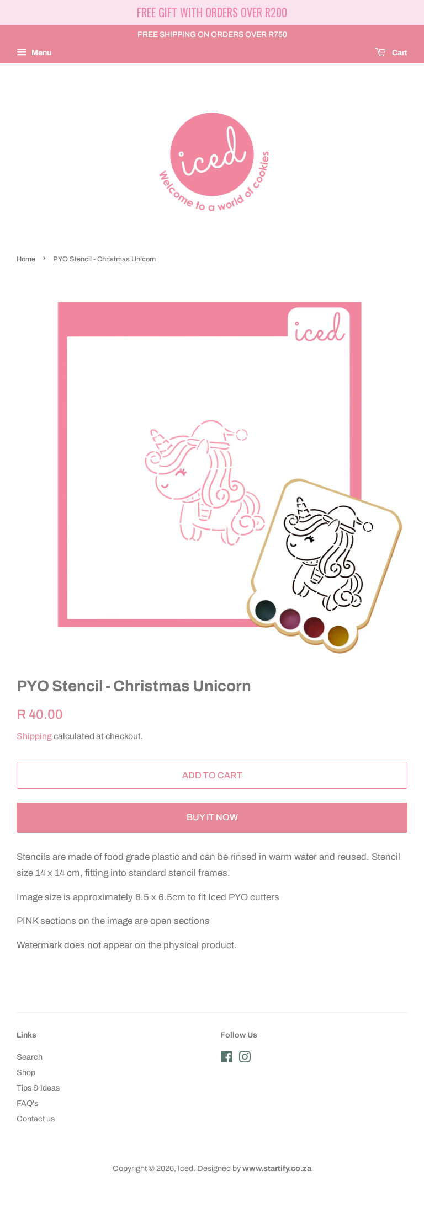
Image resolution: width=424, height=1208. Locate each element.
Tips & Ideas (38, 1087)
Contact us (36, 1118)
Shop (26, 1072)
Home (26, 259)
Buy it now (212, 817)
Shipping (34, 736)
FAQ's (27, 1103)
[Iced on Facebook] (226, 1059)
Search (30, 1056)
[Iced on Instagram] (245, 1059)
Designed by (254, 1168)
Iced (185, 1168)
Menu (40, 53)
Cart (398, 53)
